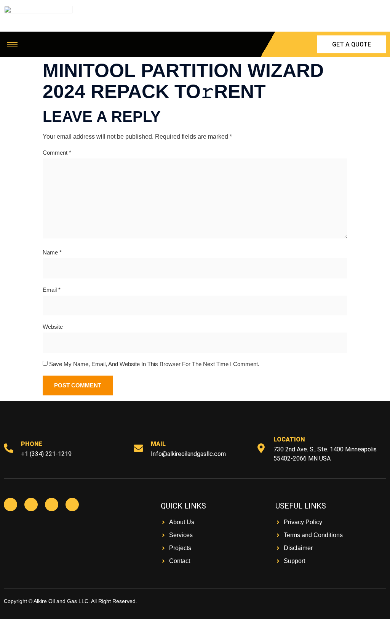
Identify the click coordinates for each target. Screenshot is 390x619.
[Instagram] (51, 504)
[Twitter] (31, 504)
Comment (57, 152)
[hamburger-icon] (12, 44)
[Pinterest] (72, 504)
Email (52, 289)
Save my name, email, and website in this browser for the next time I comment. (154, 364)
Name (52, 252)
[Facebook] (10, 504)
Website (53, 326)
